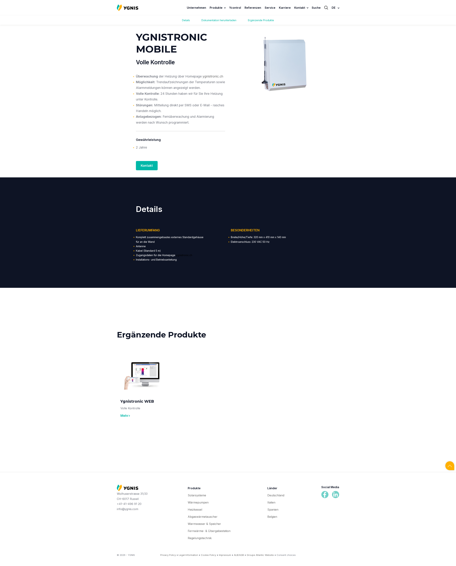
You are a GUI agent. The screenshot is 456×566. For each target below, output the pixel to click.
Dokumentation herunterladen (218, 20)
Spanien (272, 509)
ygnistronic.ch (213, 76)
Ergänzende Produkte (261, 20)
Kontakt (147, 165)
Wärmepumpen (198, 502)
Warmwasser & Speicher (204, 524)
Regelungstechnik (200, 538)
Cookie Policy (208, 555)
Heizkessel (195, 509)
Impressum (225, 555)
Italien (271, 502)
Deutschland (275, 495)
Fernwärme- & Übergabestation (209, 531)
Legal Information (188, 555)
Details (186, 20)
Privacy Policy (168, 555)
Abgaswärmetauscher (202, 516)
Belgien (272, 516)
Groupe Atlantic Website (260, 555)
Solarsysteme (197, 495)
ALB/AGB (239, 555)
